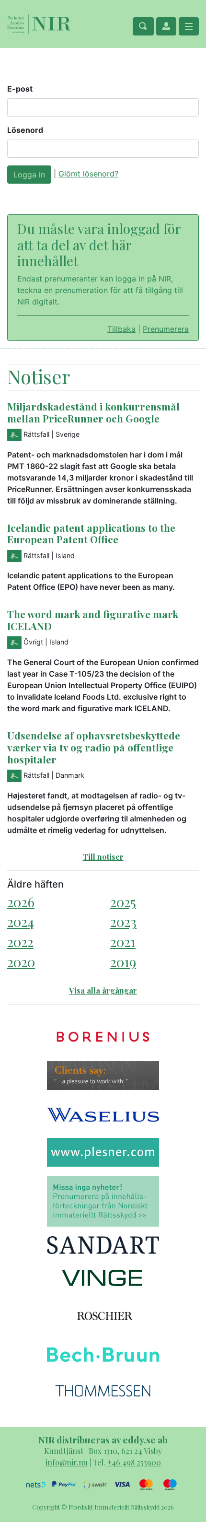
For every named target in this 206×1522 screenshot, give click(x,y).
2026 (20, 902)
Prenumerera (166, 329)
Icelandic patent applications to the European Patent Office (91, 533)
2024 (20, 921)
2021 (123, 941)
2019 (123, 962)
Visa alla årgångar (103, 990)
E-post (20, 89)
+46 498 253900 (134, 1462)
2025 (123, 902)
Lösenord (25, 130)
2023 (123, 921)
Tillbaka (121, 329)
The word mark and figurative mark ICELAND (92, 619)
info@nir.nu (67, 1462)
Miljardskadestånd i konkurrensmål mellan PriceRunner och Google (93, 412)
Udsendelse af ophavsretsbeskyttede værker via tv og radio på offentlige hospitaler (93, 747)
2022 (20, 941)
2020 (21, 962)
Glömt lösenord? (88, 173)
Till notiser (103, 857)
